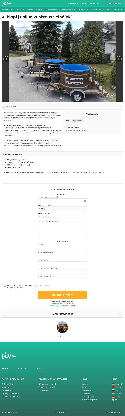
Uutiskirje (86, 393)
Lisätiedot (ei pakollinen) (48, 221)
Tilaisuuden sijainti (45, 213)
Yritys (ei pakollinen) (46, 252)
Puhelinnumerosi (44, 276)
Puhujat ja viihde (50, 9)
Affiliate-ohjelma (89, 399)
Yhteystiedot (45, 390)
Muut (117, 399)
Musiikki (39, 9)
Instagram (86, 390)
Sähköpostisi (43, 260)
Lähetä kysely (64, 294)
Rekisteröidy (7, 384)
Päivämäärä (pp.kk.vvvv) (48, 197)
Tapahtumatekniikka (67, 9)
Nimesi (40, 244)
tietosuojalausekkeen (58, 306)
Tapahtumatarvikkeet (95, 9)
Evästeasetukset (10, 412)
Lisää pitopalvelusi (10, 393)
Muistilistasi (73, 3)
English (39, 368)
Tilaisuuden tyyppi (45, 205)
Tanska (118, 387)
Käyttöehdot (61, 412)
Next (118, 59)
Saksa (118, 396)
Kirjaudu (84, 3)
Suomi (95, 3)
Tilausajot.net (88, 396)
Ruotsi (118, 393)
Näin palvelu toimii (47, 384)
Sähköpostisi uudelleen (47, 268)
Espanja (119, 384)
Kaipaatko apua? (47, 387)
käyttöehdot (57, 304)
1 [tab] (61, 98)
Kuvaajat (81, 9)
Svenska (22, 368)
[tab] (62, 107)
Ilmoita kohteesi (114, 3)
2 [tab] (63, 98)
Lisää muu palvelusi (11, 396)
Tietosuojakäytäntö (113, 412)
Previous (6, 59)
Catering (29, 9)
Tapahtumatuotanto (114, 9)
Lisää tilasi (6, 390)
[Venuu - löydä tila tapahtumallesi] (6, 3)
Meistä (85, 384)
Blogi (84, 387)
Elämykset (20, 9)
